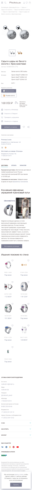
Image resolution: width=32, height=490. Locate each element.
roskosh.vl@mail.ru (7, 384)
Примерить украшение (11, 117)
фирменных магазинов (20, 181)
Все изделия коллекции (11, 246)
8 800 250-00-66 (6, 406)
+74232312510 (6, 401)
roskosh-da (5, 390)
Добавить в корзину (10, 127)
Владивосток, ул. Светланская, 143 (11, 142)
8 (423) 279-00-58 (6, 144)
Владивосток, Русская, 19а (8, 153)
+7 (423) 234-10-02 (7, 418)
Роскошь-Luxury (6, 139)
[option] (16, 32)
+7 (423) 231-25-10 (6, 155)
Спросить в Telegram (10, 113)
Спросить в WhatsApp (11, 109)
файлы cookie (19, 474)
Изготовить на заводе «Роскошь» (12, 151)
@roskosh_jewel (6, 395)
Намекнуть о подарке (11, 121)
